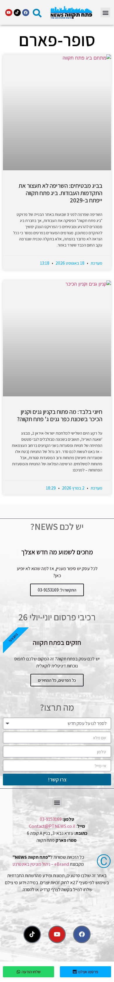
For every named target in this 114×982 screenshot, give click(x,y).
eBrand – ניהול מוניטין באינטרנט (41, 864)
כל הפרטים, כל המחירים (57, 680)
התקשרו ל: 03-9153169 (57, 590)
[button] (105, 12)
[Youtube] (8, 12)
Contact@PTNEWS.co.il (52, 826)
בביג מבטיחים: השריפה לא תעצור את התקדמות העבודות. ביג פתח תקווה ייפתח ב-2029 (60, 193)
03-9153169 (51, 819)
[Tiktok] (17, 12)
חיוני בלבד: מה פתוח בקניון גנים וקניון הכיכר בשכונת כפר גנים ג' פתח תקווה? (59, 415)
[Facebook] (25, 12)
